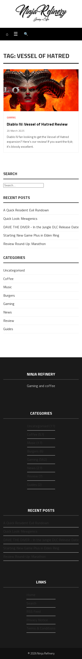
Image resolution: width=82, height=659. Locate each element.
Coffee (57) (35, 434)
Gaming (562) (37, 459)
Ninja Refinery (45, 653)
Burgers (9, 295)
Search (31, 603)
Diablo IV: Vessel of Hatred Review (37, 124)
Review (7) (34, 476)
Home (30, 594)
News (7, 312)
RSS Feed (33, 611)
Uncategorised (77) (41, 426)
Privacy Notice (37, 620)
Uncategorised (14, 270)
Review (8, 320)
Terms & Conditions (41, 628)
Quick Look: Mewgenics (20, 218)
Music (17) (34, 442)
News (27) (34, 467)
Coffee (8, 278)
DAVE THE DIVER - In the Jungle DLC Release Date (41, 227)
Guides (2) (34, 484)
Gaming (11, 117)
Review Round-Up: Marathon (24, 243)
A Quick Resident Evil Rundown (26, 210)
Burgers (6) (35, 451)
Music (7, 287)
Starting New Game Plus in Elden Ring (31, 235)
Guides (8, 328)
